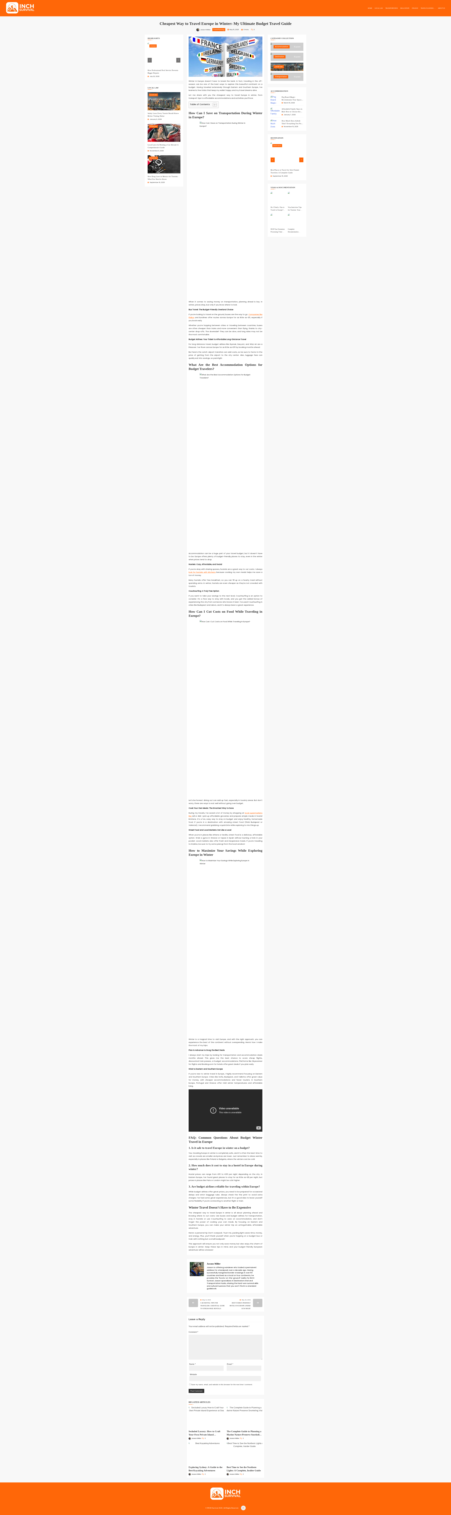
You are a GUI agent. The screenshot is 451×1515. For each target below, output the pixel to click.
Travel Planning (427, 8)
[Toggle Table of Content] (213, 105)
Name (192, 1364)
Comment (193, 1332)
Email (230, 1364)
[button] (150, 60)
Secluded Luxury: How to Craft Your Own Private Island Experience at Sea (204, 1434)
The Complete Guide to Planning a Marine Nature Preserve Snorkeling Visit (244, 1434)
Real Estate (404, 8)
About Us (441, 8)
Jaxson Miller (205, 29)
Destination (277, 146)
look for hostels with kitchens (202, 572)
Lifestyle (153, 46)
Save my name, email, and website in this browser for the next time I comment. (222, 1384)
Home (370, 8)
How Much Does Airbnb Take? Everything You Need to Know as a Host (292, 123)
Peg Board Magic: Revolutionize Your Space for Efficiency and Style (291, 99)
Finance (415, 8)
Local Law (379, 8)
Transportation (391, 8)
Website (193, 1374)
